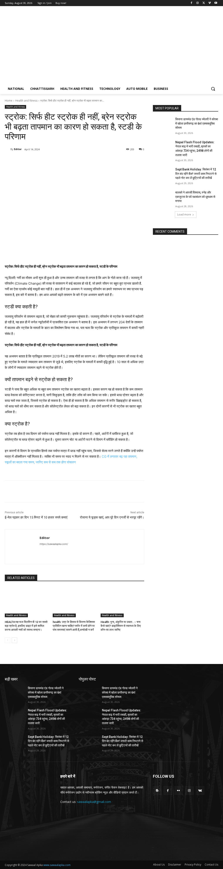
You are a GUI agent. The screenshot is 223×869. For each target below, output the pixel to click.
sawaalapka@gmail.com (94, 802)
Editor (18, 149)
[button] (213, 88)
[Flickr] (178, 790)
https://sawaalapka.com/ (54, 543)
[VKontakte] (200, 790)
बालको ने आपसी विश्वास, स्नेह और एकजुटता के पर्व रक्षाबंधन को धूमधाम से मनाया (195, 197)
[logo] (30, 47)
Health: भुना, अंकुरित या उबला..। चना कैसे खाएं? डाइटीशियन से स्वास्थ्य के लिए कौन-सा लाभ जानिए (121, 625)
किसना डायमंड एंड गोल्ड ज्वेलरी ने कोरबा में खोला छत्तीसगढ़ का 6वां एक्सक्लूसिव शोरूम (196, 123)
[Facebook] (191, 3)
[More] (76, 160)
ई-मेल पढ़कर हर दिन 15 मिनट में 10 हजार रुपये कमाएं (36, 517)
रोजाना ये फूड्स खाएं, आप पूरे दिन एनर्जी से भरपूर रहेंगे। (112, 517)
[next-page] (14, 640)
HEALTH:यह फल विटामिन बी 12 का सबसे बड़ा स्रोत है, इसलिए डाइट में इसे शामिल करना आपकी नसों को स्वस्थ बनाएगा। (26, 625)
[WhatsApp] (66, 160)
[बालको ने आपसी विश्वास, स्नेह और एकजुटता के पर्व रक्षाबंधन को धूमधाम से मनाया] (162, 197)
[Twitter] (203, 3)
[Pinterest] (56, 160)
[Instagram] (197, 3)
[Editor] (7, 149)
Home (8, 100)
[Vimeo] (209, 3)
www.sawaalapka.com (57, 865)
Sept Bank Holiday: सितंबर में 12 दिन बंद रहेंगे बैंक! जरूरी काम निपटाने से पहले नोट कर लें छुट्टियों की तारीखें (195, 174)
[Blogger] (157, 790)
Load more (184, 214)
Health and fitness (26, 100)
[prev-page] (7, 640)
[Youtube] (215, 3)
